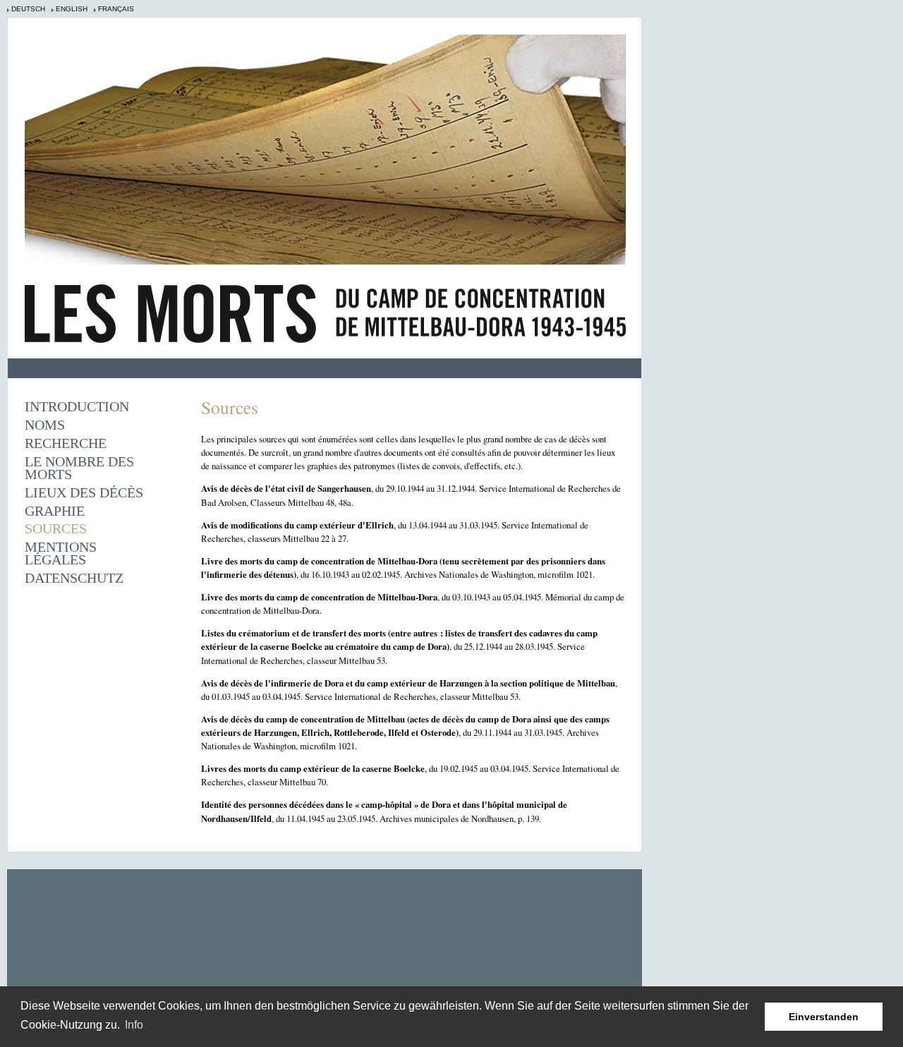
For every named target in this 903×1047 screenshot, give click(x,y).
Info (134, 1025)
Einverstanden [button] (824, 1016)
